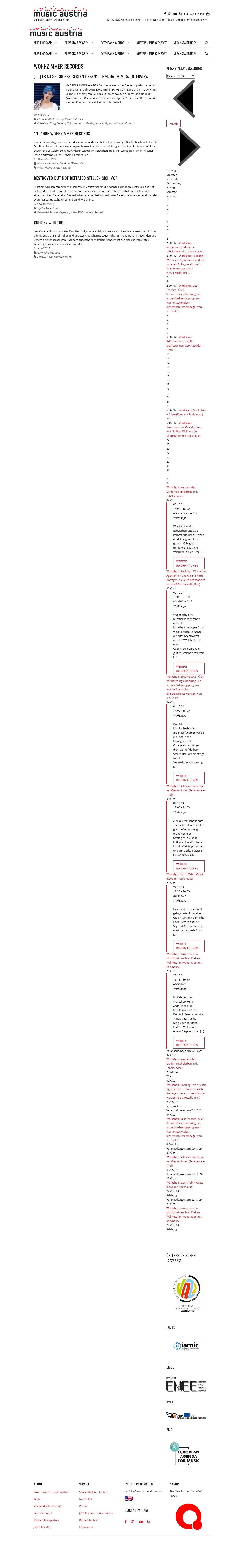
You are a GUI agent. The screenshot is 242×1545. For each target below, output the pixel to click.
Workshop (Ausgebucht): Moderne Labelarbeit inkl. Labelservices (184, 247)
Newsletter (85, 1499)
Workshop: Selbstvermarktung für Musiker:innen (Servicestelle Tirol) (185, 790)
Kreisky (41, 256)
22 (168, 405)
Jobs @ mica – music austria (96, 1513)
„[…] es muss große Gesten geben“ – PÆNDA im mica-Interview (91, 76)
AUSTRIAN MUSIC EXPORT (151, 42)
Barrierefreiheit (88, 1520)
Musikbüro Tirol (182, 601)
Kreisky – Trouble (50, 222)
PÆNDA (89, 123)
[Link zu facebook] (165, 13)
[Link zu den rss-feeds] (180, 13)
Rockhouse (179, 895)
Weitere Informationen (187, 563)
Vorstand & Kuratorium (48, 1506)
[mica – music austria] (56, 31)
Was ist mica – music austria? (51, 1492)
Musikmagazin (43, 42)
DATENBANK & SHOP (112, 42)
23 (168, 418)
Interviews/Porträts (47, 119)
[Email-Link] (186, 13)
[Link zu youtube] (175, 13)
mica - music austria (185, 513)
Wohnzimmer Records (121, 123)
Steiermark (101, 123)
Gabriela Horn (75, 123)
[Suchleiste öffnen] (206, 42)
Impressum (86, 1527)
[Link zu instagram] (169, 13)
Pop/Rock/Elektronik (71, 119)
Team (37, 1499)
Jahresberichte (42, 1527)
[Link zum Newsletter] (207, 13)
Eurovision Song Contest (51, 123)
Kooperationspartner (46, 1520)
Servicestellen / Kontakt (93, 1492)
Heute (173, 123)
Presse (83, 1506)
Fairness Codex (43, 1513)
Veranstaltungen (185, 42)
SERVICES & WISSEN (76, 42)
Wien (40, 167)
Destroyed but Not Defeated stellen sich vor (76, 178)
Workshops (179, 518)
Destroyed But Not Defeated (53, 212)
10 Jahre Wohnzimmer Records (62, 133)
